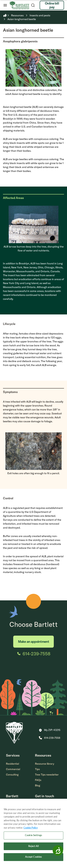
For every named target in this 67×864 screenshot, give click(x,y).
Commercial (13, 769)
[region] (33, 831)
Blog (37, 785)
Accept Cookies (33, 857)
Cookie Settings (33, 835)
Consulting (12, 774)
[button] (49, 730)
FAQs (38, 780)
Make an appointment (33, 641)
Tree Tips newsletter (47, 774)
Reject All (33, 846)
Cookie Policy (30, 828)
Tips (37, 769)
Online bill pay (52, 5)
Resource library (44, 763)
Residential (12, 763)
